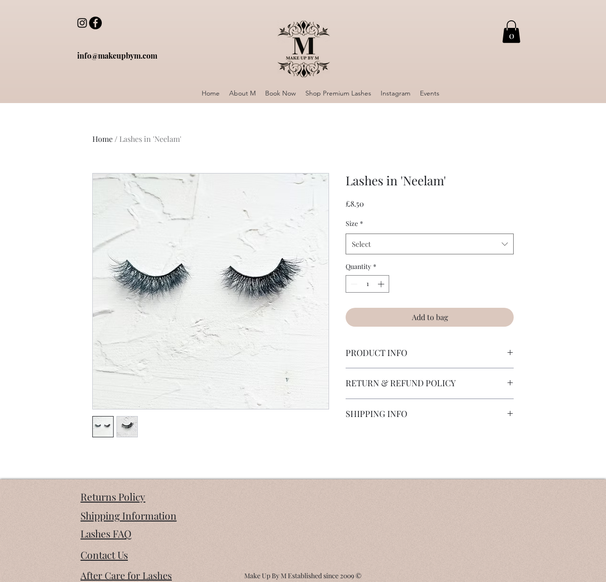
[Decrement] (353, 284)
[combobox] (430, 244)
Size (354, 223)
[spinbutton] (367, 284)
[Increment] (382, 284)
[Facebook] (95, 23)
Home (102, 139)
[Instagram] (82, 23)
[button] (511, 31)
